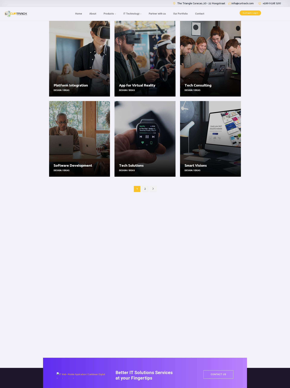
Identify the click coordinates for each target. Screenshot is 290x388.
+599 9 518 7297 (272, 3)
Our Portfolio (180, 13)
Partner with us (157, 13)
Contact (199, 13)
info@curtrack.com (243, 3)
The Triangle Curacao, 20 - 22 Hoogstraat (201, 3)
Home (78, 13)
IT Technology (131, 13)
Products (109, 13)
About (92, 13)
